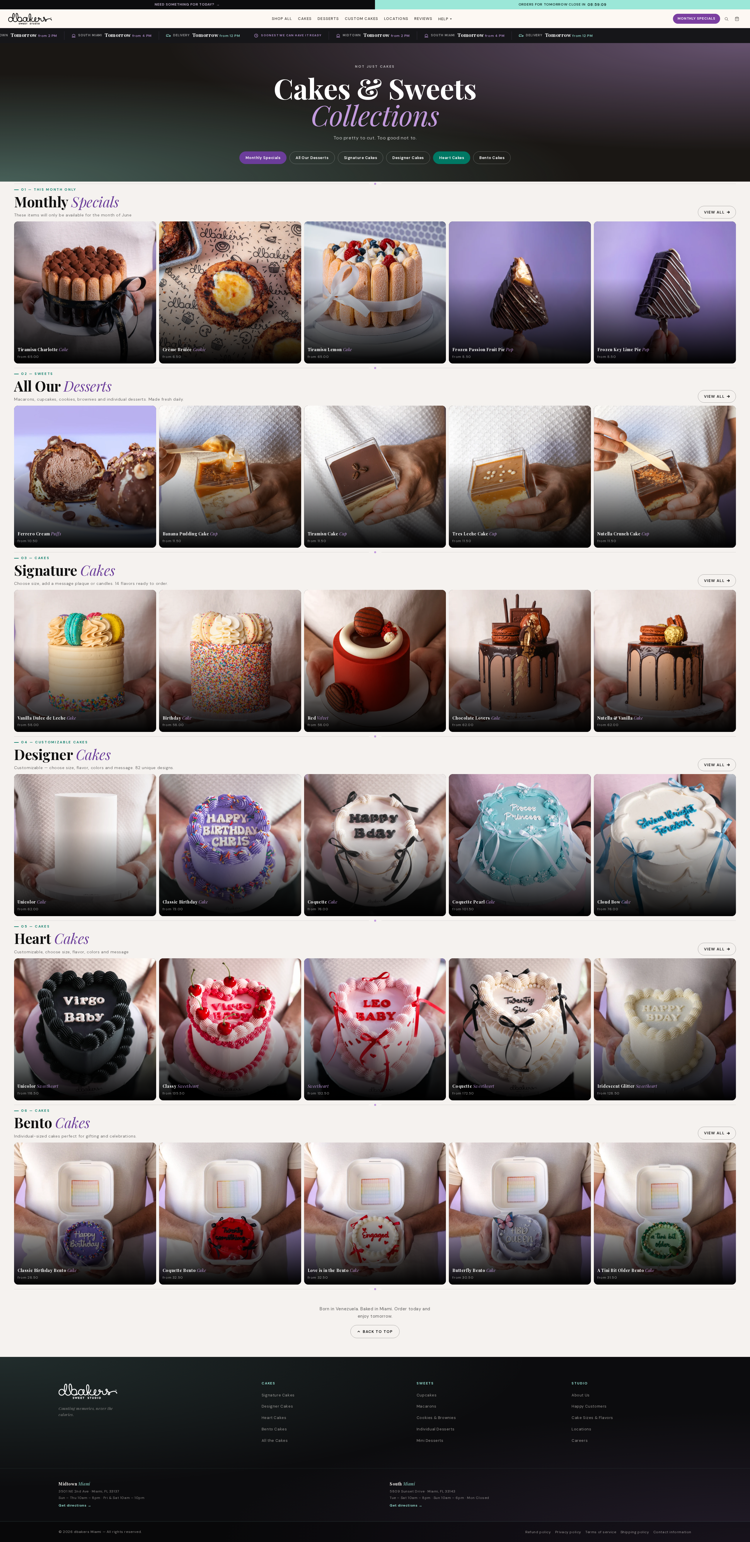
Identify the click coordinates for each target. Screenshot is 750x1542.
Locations (581, 1429)
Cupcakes (427, 1395)
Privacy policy (568, 1532)
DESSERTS (328, 18)
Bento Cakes (491, 157)
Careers (580, 1440)
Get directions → (75, 1505)
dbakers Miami (87, 1531)
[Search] (726, 19)
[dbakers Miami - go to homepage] (30, 19)
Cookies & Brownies (436, 1417)
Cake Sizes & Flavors (592, 1417)
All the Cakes (275, 1440)
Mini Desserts (430, 1440)
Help (443, 18)
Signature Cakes (360, 157)
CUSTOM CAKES (361, 18)
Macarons (427, 1406)
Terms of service (600, 1532)
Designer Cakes (408, 157)
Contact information (672, 1532)
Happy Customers (589, 1406)
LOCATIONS (396, 18)
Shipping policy (635, 1532)
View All (714, 212)
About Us (581, 1395)
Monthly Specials (696, 18)
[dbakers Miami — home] (142, 1391)
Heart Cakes (451, 157)
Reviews (423, 18)
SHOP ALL (282, 18)
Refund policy (538, 1532)
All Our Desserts (312, 157)
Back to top (378, 1331)
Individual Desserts (435, 1429)
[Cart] (737, 19)
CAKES (305, 18)
